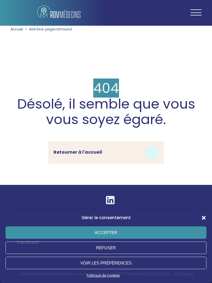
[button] (203, 218)
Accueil (16, 29)
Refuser (106, 247)
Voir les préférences (106, 263)
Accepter (106, 232)
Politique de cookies (103, 275)
